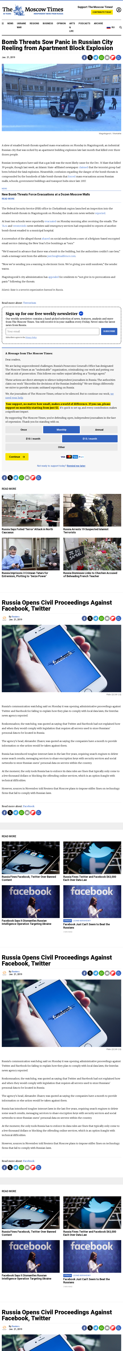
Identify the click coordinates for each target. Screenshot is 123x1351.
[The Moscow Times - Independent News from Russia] (32, 10)
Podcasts (84, 23)
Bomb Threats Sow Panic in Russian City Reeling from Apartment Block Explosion (57, 45)
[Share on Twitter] (90, 57)
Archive (98, 23)
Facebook (28, 806)
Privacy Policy (31, 337)
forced (71, 176)
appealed (53, 276)
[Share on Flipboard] (113, 57)
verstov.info (20, 225)
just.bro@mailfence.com (61, 256)
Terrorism (29, 302)
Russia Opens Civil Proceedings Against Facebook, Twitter (57, 605)
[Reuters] (5, 618)
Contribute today (102, 12)
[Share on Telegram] (95, 57)
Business (48, 23)
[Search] (120, 27)
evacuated (50, 221)
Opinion (61, 23)
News (10, 23)
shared (46, 238)
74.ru (4, 225)
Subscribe (109, 331)
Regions (34, 23)
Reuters (16, 616)
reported (100, 213)
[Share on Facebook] (84, 57)
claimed (83, 167)
